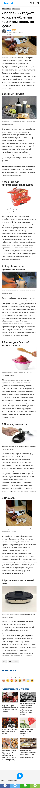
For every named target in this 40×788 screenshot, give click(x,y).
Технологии (6, 9)
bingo (9, 30)
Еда (13, 9)
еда (4, 661)
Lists (18, 9)
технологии (13, 661)
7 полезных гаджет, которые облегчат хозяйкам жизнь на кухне (18, 19)
